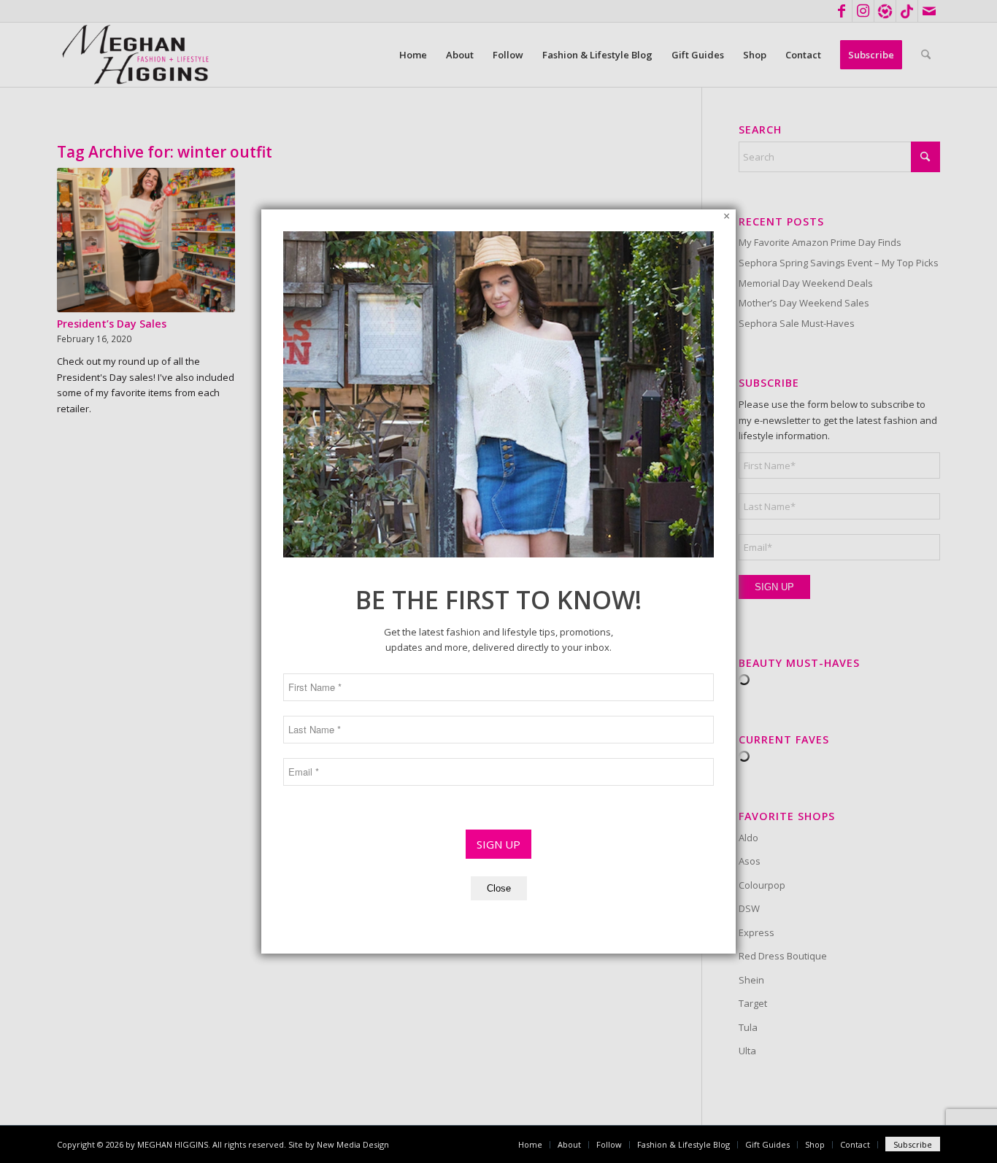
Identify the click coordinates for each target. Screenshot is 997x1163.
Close (499, 888)
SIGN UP (498, 844)
